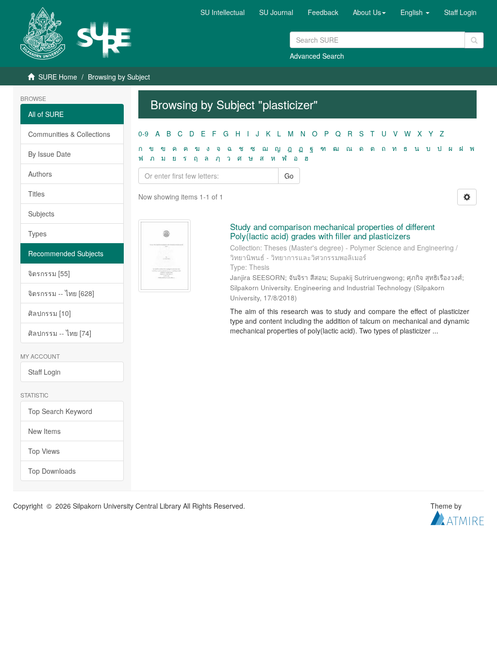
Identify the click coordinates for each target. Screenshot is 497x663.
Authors (40, 174)
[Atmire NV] (457, 516)
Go (289, 176)
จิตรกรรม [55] (49, 273)
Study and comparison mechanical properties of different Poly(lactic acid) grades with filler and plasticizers (332, 231)
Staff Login (44, 372)
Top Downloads (52, 471)
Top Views (44, 451)
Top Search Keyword (60, 411)
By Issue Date (49, 154)
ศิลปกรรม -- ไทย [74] (59, 333)
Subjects (41, 213)
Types (37, 233)
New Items (44, 431)
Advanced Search (317, 56)
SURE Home (57, 77)
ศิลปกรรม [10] (49, 313)
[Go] (474, 40)
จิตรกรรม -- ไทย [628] (61, 293)
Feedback (323, 12)
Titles (36, 194)
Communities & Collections (69, 134)
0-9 (143, 133)
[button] (369, 12)
